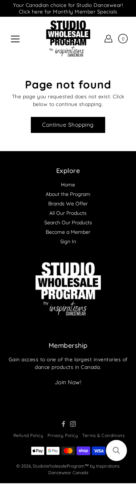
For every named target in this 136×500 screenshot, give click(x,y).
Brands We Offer (68, 203)
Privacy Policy (63, 435)
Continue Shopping (68, 124)
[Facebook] (63, 424)
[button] (116, 450)
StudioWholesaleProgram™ (61, 466)
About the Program (68, 194)
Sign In (68, 241)
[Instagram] (73, 424)
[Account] (108, 38)
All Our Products (68, 213)
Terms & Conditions (103, 435)
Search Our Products (68, 222)
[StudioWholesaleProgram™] (68, 38)
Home (68, 184)
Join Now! (68, 382)
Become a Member (68, 232)
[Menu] (15, 39)
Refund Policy (28, 435)
